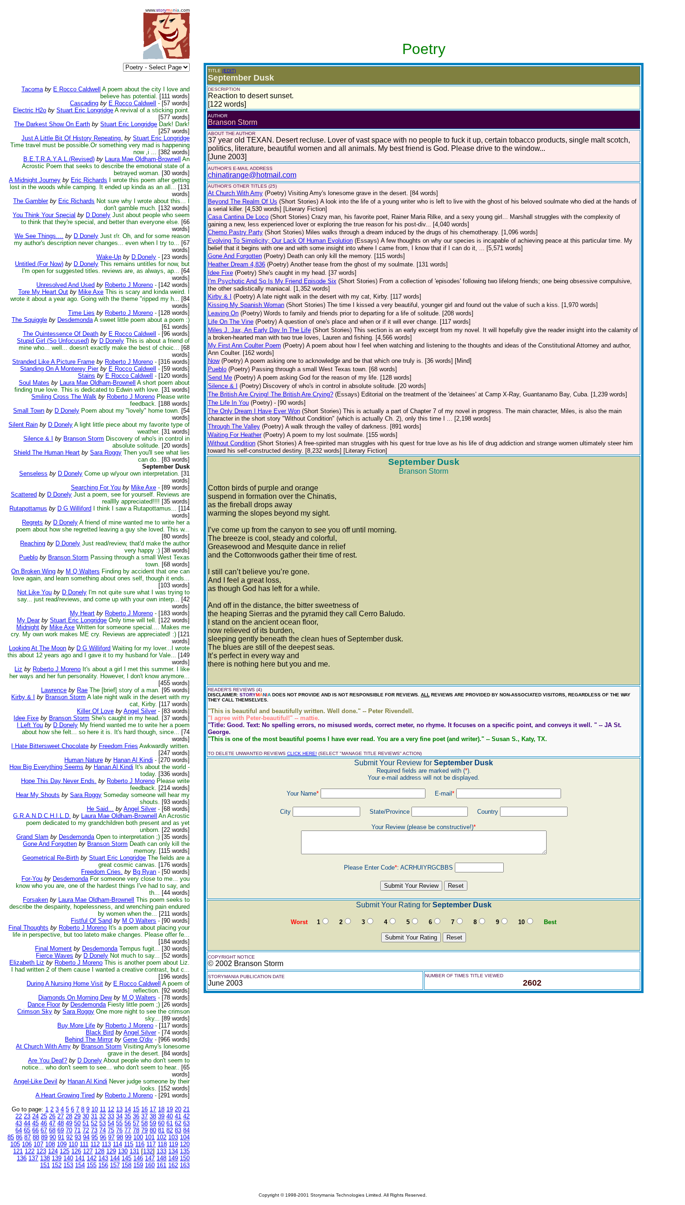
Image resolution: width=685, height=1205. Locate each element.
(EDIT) (229, 70)
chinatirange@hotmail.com (252, 175)
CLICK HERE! (302, 753)
